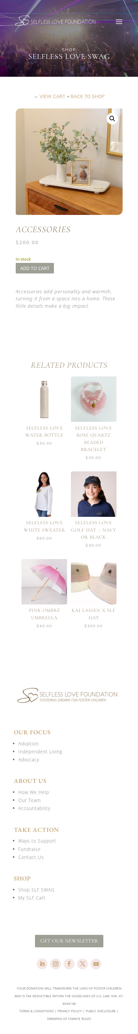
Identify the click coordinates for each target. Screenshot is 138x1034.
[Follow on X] (82, 964)
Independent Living (40, 751)
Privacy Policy (69, 1011)
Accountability (34, 808)
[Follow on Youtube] (96, 964)
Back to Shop (88, 96)
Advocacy (28, 759)
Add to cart (34, 268)
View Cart (52, 96)
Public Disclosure (101, 1011)
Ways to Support (37, 841)
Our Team (29, 800)
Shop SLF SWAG (36, 890)
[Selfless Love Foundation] (69, 705)
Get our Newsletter (69, 940)
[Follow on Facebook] (69, 964)
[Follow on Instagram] (55, 964)
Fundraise (29, 849)
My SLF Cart (32, 898)
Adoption (28, 743)
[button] (112, 118)
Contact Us (31, 857)
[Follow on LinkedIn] (42, 964)
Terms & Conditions (36, 1011)
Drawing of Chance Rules (69, 1018)
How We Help (33, 792)
